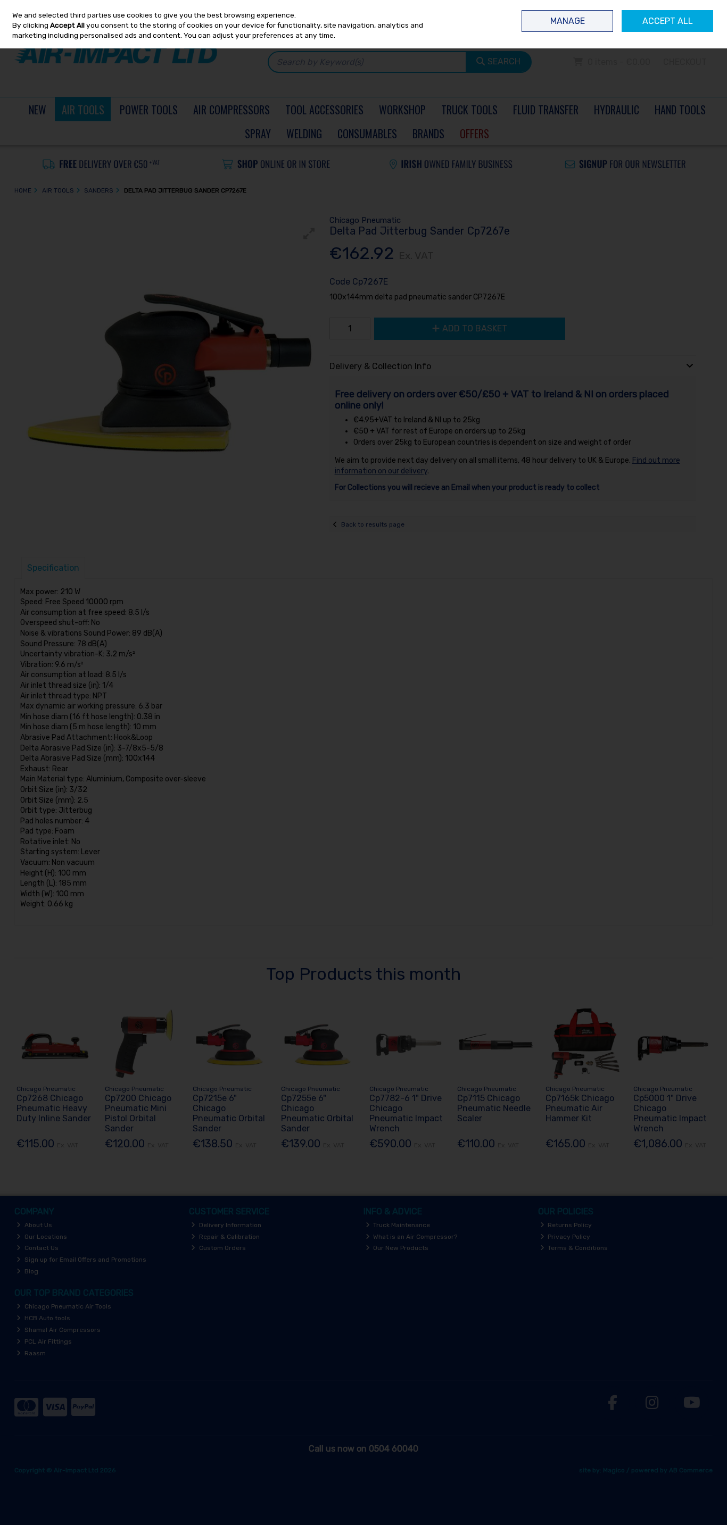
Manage (567, 21)
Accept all (667, 21)
